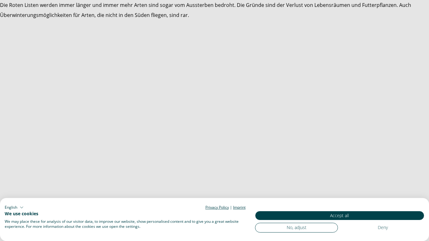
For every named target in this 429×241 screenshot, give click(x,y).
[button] (14, 207)
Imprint (239, 207)
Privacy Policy (217, 207)
